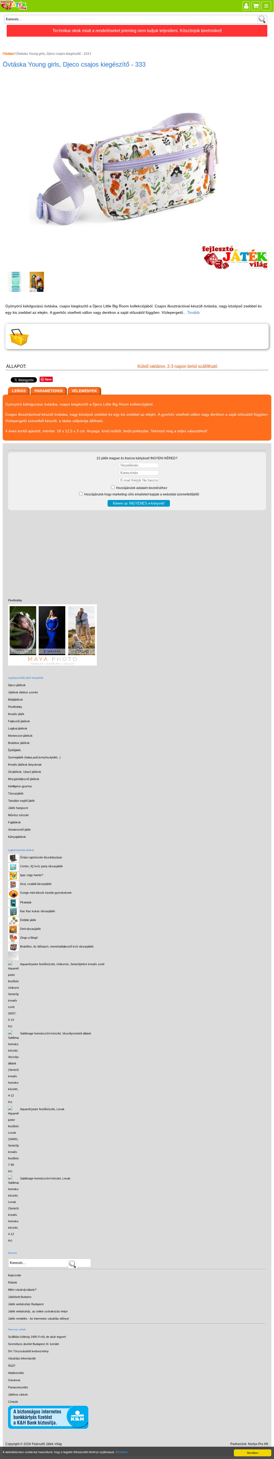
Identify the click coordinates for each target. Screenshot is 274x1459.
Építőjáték (14, 750)
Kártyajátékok (17, 836)
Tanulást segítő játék (21, 800)
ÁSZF (12, 1365)
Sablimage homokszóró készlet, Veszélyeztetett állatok (55, 1033)
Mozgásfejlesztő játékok (23, 779)
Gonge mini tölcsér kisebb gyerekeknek (46, 892)
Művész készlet (18, 815)
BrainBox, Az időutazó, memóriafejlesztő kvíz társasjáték (57, 946)
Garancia (14, 1380)
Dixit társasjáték (30, 928)
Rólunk (12, 1282)
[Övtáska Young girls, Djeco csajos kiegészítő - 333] (137, 268)
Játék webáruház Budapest (26, 1304)
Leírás (19, 391)
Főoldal (8, 54)
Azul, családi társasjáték (36, 883)
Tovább (193, 312)
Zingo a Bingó (29, 937)
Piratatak (26, 902)
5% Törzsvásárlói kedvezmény (28, 1351)
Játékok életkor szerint (23, 692)
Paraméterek (49, 391)
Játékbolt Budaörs (20, 1296)
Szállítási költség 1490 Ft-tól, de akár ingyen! (37, 1336)
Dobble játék (28, 920)
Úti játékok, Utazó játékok (24, 771)
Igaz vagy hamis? (31, 875)
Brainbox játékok (19, 742)
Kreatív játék (16, 714)
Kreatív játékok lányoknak (25, 764)
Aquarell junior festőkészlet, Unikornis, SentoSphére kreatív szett (62, 964)
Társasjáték (16, 793)
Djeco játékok (17, 685)
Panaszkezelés (18, 1387)
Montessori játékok (20, 735)
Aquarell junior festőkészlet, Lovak (42, 1109)
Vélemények (84, 391)
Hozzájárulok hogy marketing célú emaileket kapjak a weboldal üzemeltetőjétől (141, 494)
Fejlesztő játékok (19, 721)
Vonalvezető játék (19, 829)
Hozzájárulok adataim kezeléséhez (141, 488)
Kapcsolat (14, 1275)
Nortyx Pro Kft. (258, 1444)
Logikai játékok (17, 728)
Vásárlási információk (22, 1358)
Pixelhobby (15, 600)
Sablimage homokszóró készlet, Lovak (45, 1178)
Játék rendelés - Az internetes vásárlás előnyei (38, 1318)
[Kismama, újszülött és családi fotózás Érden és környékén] (52, 664)
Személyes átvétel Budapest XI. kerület (33, 1344)
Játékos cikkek (18, 1394)
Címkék (13, 1401)
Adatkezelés (16, 1372)
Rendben (252, 1453)
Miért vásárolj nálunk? (22, 1289)
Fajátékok (14, 822)
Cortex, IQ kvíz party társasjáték (41, 866)
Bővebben (122, 1452)
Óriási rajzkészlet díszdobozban (41, 857)
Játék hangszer (18, 807)
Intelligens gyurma (20, 786)
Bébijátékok (15, 699)
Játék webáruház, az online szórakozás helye (38, 1311)
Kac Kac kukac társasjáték (37, 911)
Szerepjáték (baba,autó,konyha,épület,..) (34, 757)
